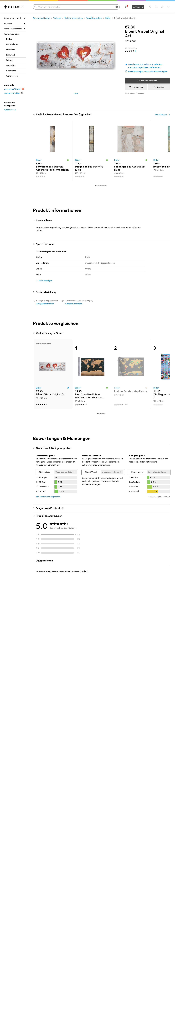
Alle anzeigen (161, 115)
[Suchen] (35, 6)
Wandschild (11, 70)
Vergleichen (137, 87)
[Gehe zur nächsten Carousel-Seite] (165, 150)
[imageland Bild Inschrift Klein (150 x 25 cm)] (91, 150)
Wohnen (8, 23)
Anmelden (138, 7)
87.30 (130, 27)
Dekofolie (10, 49)
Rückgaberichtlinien (45, 303)
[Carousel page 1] (95, 185)
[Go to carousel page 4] (102, 185)
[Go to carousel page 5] (104, 185)
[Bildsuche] (117, 6)
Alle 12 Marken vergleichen (48, 496)
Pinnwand (10, 55)
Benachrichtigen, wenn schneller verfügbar (148, 71)
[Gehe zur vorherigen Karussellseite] (37, 150)
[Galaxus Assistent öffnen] (150, 7)
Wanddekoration (11, 34)
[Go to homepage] (13, 7)
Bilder (9, 39)
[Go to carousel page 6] (106, 185)
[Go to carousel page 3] (100, 185)
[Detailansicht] (56, 482)
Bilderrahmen (12, 44)
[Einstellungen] (126, 7)
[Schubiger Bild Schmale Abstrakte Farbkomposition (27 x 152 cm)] (52, 150)
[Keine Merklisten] (162, 7)
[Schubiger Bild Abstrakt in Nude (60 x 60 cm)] (130, 150)
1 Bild (76, 93)
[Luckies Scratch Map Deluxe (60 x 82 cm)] (130, 374)
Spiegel (9, 60)
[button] (147, 66)
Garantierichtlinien (73, 303)
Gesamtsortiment (12, 18)
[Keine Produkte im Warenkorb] (168, 7)
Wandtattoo (12, 76)
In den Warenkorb (149, 80)
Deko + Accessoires (13, 28)
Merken (160, 87)
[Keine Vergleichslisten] (156, 7)
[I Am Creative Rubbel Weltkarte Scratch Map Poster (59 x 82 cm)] (91, 374)
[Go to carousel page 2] (98, 185)
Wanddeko (11, 65)
